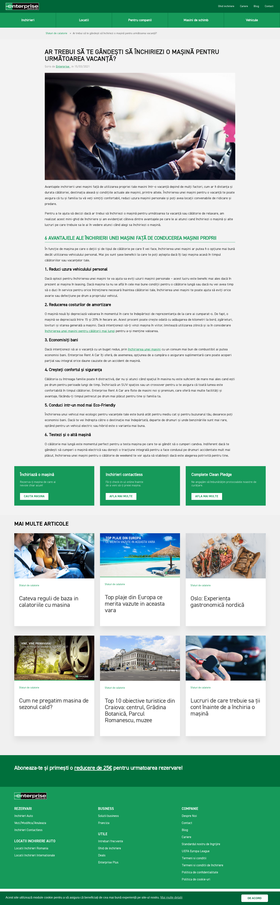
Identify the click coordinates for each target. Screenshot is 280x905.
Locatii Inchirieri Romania (31, 848)
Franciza (103, 823)
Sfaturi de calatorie (56, 33)
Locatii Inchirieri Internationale (34, 855)
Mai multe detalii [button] (171, 897)
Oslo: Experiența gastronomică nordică (217, 602)
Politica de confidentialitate (200, 872)
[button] (271, 898)
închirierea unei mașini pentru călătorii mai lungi (80, 331)
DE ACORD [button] (255, 898)
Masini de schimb (196, 20)
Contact (269, 6)
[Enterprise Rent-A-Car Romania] (22, 6)
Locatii (84, 20)
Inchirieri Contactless (28, 830)
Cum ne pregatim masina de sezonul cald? (54, 704)
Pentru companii (140, 20)
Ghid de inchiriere (109, 848)
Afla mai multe (121, 496)
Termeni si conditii (194, 858)
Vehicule (252, 20)
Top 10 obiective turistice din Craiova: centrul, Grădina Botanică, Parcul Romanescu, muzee (140, 711)
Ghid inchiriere (226, 6)
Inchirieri (27, 20)
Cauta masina (34, 496)
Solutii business (108, 816)
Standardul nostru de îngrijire (201, 844)
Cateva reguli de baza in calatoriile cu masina (48, 602)
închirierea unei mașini (144, 349)
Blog (256, 6)
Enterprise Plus (108, 862)
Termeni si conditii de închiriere (202, 865)
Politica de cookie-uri (196, 879)
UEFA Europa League (196, 851)
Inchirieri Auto (23, 816)
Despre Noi (189, 816)
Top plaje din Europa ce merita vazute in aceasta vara (135, 604)
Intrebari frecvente (110, 841)
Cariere (244, 6)
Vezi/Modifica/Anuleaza (30, 823)
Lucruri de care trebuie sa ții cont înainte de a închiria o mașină (225, 707)
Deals (102, 855)
